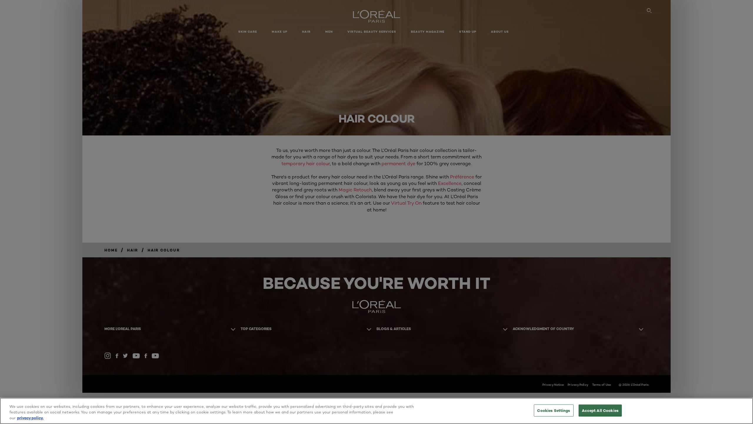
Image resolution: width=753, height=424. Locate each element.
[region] (376, 411)
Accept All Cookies (600, 410)
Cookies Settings (553, 410)
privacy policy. (30, 417)
